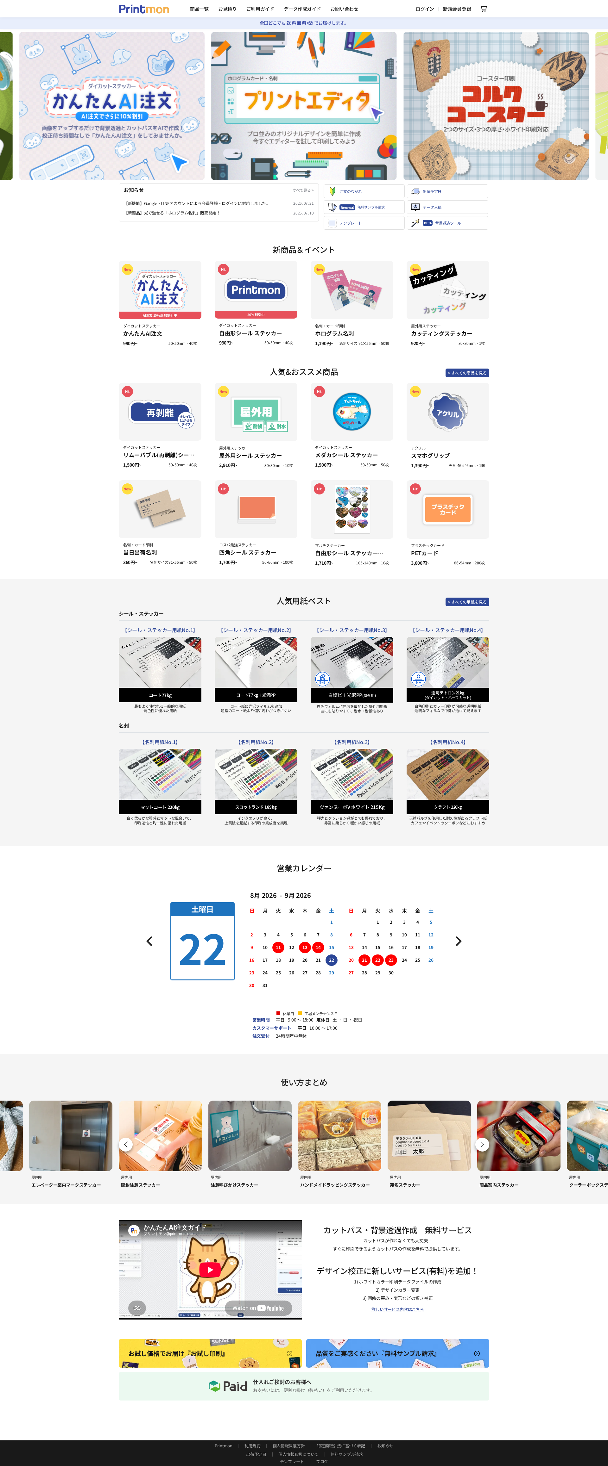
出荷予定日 (256, 1454)
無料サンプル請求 (347, 1454)
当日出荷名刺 (140, 552)
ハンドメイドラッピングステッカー (245, 1185)
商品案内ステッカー (409, 1185)
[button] (482, 1145)
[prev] (149, 941)
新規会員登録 (457, 8)
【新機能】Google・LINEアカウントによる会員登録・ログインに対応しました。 (197, 203)
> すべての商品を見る (467, 373)
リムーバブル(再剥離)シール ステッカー (173, 455)
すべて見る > (303, 190)
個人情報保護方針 (289, 1446)
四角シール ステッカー (247, 552)
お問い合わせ (344, 8)
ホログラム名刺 (334, 333)
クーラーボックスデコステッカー (512, 1185)
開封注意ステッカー (50, 1185)
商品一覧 (199, 8)
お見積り (227, 8)
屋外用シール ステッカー (250, 455)
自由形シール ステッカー (250, 333)
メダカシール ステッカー (346, 455)
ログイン (424, 8)
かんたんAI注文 (142, 333)
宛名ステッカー (315, 1185)
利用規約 (252, 1446)
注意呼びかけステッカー (145, 1185)
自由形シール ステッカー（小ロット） (363, 553)
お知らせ (385, 1446)
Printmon (223, 1446)
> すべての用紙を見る (467, 602)
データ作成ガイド (302, 8)
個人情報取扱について (298, 1454)
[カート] (482, 9)
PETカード (424, 553)
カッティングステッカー (441, 333)
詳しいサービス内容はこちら (397, 1309)
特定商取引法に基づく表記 (341, 1446)
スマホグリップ (430, 455)
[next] (458, 941)
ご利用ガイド (260, 8)
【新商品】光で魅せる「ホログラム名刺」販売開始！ (172, 213)
